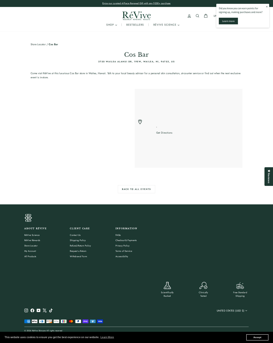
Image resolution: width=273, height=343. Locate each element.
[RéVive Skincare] (136, 16)
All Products (30, 256)
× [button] (267, 7)
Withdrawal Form (78, 256)
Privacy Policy (122, 245)
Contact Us (75, 235)
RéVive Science (32, 235)
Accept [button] (257, 337)
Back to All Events (136, 189)
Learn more (228, 21)
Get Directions (164, 133)
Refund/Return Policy (80, 245)
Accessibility (121, 256)
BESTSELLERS (135, 25)
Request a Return (78, 251)
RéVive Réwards (32, 240)
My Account (30, 251)
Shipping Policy (78, 240)
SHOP (110, 25)
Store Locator (38, 44)
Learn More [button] (107, 337)
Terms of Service (123, 251)
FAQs (118, 235)
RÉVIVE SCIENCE (165, 25)
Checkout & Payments (126, 240)
